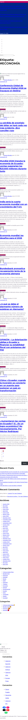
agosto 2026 (6, 504)
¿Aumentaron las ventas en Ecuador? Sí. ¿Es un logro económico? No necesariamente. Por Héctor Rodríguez (12, 426)
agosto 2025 (6, 524)
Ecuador (5, 39)
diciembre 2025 (7, 518)
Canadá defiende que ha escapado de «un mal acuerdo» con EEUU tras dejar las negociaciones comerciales (13, 8)
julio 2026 (5, 506)
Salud (4, 50)
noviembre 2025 (7, 519)
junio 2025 (5, 528)
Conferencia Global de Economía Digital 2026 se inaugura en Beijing (13, 88)
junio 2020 (5, 564)
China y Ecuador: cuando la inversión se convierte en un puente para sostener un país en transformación (13, 385)
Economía (5, 586)
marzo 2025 (6, 533)
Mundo (5, 41)
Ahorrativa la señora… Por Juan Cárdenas (17, 496)
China (4, 52)
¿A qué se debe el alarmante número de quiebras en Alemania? (12, 306)
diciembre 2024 (7, 538)
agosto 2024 (6, 545)
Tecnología (6, 45)
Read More (3, 109)
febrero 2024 (6, 555)
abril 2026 (5, 511)
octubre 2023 (6, 559)
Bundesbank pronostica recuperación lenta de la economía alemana (12, 271)
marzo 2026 (6, 512)
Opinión (5, 43)
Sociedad (5, 48)
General (5, 587)
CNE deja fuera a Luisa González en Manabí (11, 485)
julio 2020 (5, 562)
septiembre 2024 (7, 543)
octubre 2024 (6, 542)
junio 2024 (5, 549)
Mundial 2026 (6, 573)
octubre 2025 (6, 521)
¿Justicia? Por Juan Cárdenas (15, 493)
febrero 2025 (6, 535)
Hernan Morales (8, 80)
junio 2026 (5, 507)
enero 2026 (6, 516)
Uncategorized (6, 589)
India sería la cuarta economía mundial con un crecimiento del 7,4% (13, 204)
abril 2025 (5, 531)
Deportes (5, 47)
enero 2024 (6, 557)
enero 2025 (6, 537)
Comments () (3, 81)
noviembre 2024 (7, 540)
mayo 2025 (6, 530)
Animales (5, 577)
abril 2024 (5, 552)
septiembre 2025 (7, 523)
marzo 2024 (6, 554)
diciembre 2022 (7, 561)
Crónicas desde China (8, 572)
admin (5, 117)
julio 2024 (5, 547)
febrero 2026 (6, 514)
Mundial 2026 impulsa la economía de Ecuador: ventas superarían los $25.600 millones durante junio (13, 166)
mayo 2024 (6, 550)
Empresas (5, 575)
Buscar (2, 460)
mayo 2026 (6, 509)
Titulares (5, 584)
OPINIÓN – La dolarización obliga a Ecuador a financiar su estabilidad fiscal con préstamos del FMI (13, 344)
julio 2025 (5, 526)
